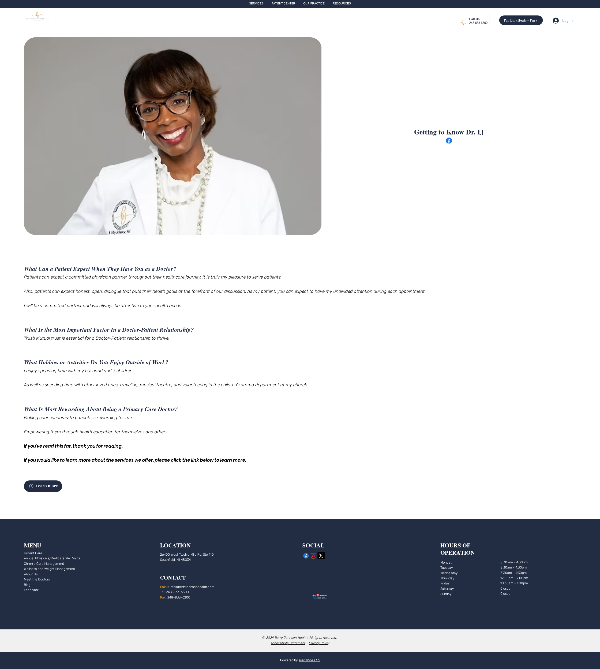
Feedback (31, 590)
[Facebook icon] (306, 555)
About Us (31, 574)
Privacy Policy (319, 643)
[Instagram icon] (313, 555)
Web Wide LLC (309, 660)
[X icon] (321, 555)
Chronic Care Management (44, 564)
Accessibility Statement (288, 643)
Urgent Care (33, 553)
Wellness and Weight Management (49, 569)
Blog (27, 585)
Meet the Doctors (37, 579)
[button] (256, 3)
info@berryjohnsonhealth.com (192, 587)
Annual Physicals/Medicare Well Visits (52, 558)
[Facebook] (449, 141)
